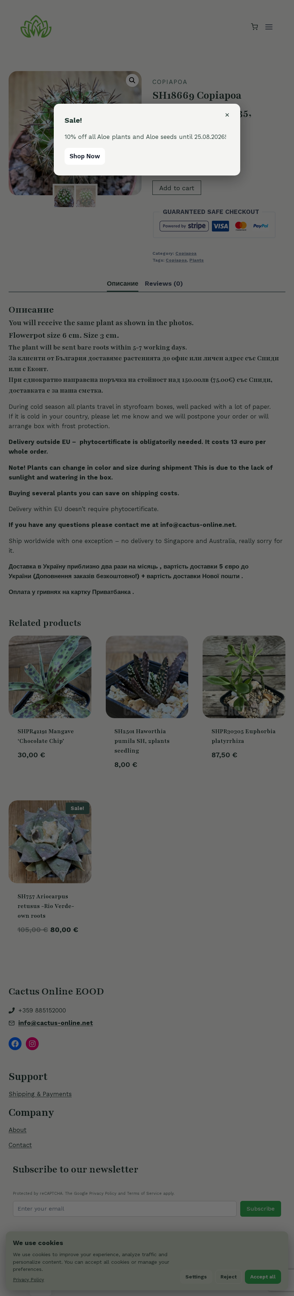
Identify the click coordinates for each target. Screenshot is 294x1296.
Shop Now (85, 156)
